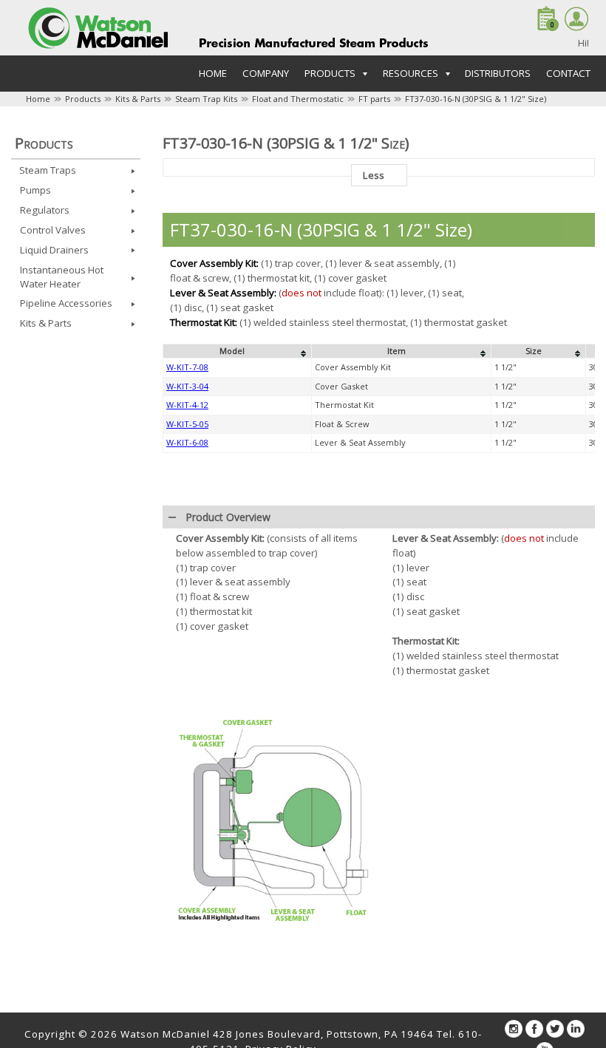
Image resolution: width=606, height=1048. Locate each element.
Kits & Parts (137, 98)
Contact (568, 73)
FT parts (374, 98)
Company (265, 73)
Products (83, 98)
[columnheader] (237, 351)
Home (213, 73)
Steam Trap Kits (206, 98)
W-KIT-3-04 (187, 386)
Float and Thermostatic (298, 98)
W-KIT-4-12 (187, 404)
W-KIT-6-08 (187, 442)
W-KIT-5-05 (187, 423)
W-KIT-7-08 (187, 366)
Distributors (498, 73)
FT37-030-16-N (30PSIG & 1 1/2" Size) (475, 98)
